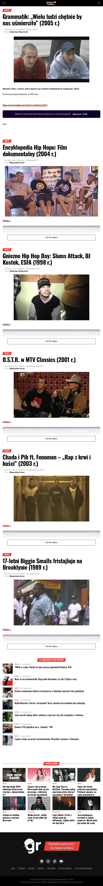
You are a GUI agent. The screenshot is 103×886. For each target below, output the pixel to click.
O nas (13, 868)
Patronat (21, 868)
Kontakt (41, 868)
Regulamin (51, 868)
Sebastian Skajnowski (19, 32)
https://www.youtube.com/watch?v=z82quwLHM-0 (25, 105)
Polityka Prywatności (83, 868)
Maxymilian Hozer (17, 163)
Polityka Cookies (65, 868)
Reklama (31, 868)
